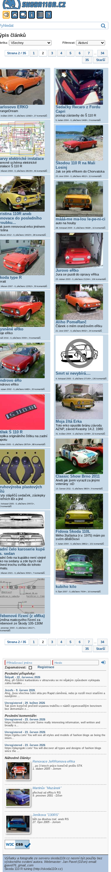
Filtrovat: (69, 42)
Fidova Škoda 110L (73, 531)
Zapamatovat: (16, 667)
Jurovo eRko (67, 270)
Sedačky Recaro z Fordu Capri (78, 109)
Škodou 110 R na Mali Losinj (75, 165)
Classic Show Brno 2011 (78, 476)
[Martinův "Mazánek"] (18, 797)
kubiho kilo (66, 586)
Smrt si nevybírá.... (73, 373)
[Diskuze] (23, 15)
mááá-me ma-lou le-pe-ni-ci (80, 219)
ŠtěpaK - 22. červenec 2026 (22, 677)
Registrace (46, 667)
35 (87, 60)
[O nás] (31, 15)
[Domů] (14, 15)
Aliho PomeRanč (71, 322)
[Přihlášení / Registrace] (6, 15)
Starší (100, 60)
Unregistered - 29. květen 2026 (25, 702)
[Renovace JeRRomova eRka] (18, 771)
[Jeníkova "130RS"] (18, 824)
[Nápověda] (48, 15)
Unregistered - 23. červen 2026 (25, 719)
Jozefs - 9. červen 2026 (20, 690)
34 (102, 53)
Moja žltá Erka (69, 421)
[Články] (40, 15)
